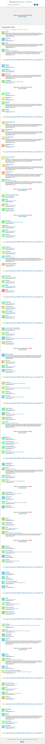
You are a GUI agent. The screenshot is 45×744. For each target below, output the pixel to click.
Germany (7, 697)
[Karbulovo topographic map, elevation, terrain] (3, 383)
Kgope (6, 285)
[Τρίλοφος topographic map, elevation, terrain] (3, 388)
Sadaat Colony (8, 408)
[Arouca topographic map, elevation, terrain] (3, 519)
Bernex (7, 531)
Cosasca (7, 412)
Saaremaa (7, 638)
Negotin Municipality (21, 383)
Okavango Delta (9, 306)
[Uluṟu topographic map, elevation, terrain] (3, 667)
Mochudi (7, 234)
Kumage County (11, 573)
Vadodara (21, 222)
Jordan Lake (8, 658)
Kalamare (7, 280)
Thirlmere (7, 360)
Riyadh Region (13, 469)
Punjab (10, 409)
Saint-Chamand (9, 550)
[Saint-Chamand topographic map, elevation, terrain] (3, 551)
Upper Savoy (20, 532)
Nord (16, 688)
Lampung (11, 722)
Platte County (8, 341)
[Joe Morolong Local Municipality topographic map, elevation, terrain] (3, 671)
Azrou (6, 629)
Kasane (7, 315)
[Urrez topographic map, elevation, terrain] (3, 693)
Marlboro (7, 559)
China (6, 39)
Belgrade (7, 69)
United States (7, 81)
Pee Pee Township (9, 683)
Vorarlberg (10, 528)
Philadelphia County (19, 81)
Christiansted (30, 338)
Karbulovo (7, 382)
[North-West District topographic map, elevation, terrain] (3, 159)
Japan (6, 573)
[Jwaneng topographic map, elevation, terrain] (3, 94)
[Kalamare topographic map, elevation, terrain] (3, 281)
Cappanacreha (8, 522)
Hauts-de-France (12, 688)
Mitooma (10, 392)
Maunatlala (8, 256)
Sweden (6, 726)
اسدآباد (6, 501)
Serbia (6, 31)
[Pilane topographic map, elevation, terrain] (3, 231)
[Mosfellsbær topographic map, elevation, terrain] (3, 710)
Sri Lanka (7, 333)
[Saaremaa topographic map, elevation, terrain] (3, 641)
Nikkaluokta (8, 725)
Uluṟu (6, 666)
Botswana (7, 74)
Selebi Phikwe (8, 97)
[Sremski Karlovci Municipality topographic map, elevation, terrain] (3, 329)
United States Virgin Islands (15, 338)
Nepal (6, 42)
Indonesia (7, 714)
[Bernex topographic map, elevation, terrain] (3, 533)
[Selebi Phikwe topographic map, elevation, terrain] (3, 98)
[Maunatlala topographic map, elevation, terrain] (3, 258)
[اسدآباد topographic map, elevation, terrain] (3, 502)
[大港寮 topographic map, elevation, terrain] (3, 578)
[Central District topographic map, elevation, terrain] (3, 174)
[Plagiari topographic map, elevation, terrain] (3, 481)
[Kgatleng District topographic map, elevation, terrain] (3, 145)
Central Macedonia (12, 387)
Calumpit (15, 200)
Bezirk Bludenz (15, 528)
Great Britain (8, 634)
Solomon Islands (9, 354)
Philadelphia (8, 80)
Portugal (6, 519)
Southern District (9, 164)
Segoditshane (8, 417)
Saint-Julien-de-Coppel (27, 551)
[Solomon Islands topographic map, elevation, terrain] (3, 356)
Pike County (15, 684)
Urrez (6, 692)
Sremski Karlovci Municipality (12, 328)
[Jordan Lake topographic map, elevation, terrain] (3, 661)
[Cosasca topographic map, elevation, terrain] (3, 414)
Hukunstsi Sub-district (10, 263)
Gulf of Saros (8, 505)
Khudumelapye (8, 311)
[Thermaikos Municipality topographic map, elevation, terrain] (3, 582)
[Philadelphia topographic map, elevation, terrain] (3, 81)
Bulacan (7, 65)
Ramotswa (7, 276)
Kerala (9, 447)
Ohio (11, 684)
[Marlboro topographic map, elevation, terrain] (3, 561)
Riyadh (7, 467)
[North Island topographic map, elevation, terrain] (3, 498)
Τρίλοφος (7, 386)
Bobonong (7, 247)
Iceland (6, 710)
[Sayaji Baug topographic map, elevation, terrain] (3, 222)
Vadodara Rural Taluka (15, 222)
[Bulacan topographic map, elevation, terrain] (3, 66)
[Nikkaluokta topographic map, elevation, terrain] (3, 726)
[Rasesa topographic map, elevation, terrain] (3, 226)
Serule (6, 421)
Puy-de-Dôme (20, 551)
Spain (6, 693)
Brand (6, 527)
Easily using (23, 59)
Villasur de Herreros (18, 693)
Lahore (13, 409)
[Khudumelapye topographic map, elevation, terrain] (3, 312)
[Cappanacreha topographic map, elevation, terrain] (3, 523)
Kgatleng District (9, 144)
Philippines (7, 66)
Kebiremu (7, 391)
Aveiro (10, 519)
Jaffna (6, 598)
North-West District (10, 157)
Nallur (6, 365)
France (6, 532)
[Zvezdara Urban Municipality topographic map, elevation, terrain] (3, 196)
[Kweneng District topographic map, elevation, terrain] (3, 139)
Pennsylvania (13, 81)
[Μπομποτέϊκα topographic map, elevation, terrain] (3, 452)
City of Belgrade (11, 70)
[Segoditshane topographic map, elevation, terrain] (3, 418)
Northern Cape (13, 671)
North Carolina (13, 659)
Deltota (7, 332)
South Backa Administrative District (14, 329)
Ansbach (7, 696)
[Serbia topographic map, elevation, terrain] (3, 34)
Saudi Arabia (7, 469)
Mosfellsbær (8, 709)
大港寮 (6, 576)
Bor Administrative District (12, 383)
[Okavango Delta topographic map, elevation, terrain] (3, 307)
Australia (6, 361)
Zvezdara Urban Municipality (12, 195)
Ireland (6, 523)
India (6, 222)
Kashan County (16, 502)
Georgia (12, 209)
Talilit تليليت (27, 630)
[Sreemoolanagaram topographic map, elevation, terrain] (3, 447)
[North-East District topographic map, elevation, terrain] (3, 124)
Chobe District (12, 316)
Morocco (6, 630)
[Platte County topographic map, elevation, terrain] (3, 342)
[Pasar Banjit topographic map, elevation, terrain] (3, 722)
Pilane (6, 230)
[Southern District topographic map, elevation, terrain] (3, 167)
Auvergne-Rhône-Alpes (13, 532)
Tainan (10, 578)
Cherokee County (9, 208)
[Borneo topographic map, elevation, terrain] (3, 716)
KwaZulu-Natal (13, 625)
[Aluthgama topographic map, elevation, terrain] (3, 397)
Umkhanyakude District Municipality (22, 625)
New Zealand (7, 498)
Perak (10, 464)
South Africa (7, 625)
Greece (6, 387)
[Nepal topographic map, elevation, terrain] (3, 45)
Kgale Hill (7, 437)
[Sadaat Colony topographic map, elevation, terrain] (3, 409)
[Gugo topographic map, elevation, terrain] (3, 200)
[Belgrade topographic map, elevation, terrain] (3, 70)
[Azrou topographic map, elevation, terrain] (3, 630)
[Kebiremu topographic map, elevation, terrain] (3, 392)
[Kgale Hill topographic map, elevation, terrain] (3, 438)
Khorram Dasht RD (23, 502)
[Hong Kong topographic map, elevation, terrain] (3, 39)
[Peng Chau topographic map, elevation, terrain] (3, 556)
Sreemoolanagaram (10, 446)
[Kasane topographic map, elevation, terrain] (3, 316)
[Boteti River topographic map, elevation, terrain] (3, 303)
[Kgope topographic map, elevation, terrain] (3, 286)
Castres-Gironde (9, 607)
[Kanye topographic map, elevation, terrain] (3, 205)
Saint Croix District (24, 338)
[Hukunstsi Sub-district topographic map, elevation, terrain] (3, 264)
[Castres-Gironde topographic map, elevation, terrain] (3, 608)
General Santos (9, 492)
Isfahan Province (10, 502)
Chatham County (20, 659)
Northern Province (12, 366)
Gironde (17, 608)
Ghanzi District (9, 129)
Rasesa (7, 225)
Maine (12, 603)
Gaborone (7, 102)
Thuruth (14, 447)
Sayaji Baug (8, 221)
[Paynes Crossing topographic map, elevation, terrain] (3, 612)
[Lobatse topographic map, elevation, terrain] (3, 110)
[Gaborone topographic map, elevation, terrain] (3, 104)
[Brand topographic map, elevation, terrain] (3, 528)
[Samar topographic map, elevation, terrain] (3, 655)
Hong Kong (7, 38)
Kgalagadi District (13, 264)
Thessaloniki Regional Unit (20, 481)
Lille (6, 687)
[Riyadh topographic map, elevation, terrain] (3, 470)
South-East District (13, 180)
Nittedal (7, 546)
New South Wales (12, 361)
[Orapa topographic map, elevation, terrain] (3, 290)
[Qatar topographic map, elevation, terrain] (3, 586)
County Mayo (11, 523)
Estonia (6, 639)
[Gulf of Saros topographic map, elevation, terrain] (3, 506)
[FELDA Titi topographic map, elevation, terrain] (3, 476)
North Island (8, 496)
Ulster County (17, 560)
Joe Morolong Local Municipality (13, 670)
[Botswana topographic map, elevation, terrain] (3, 76)
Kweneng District (9, 137)
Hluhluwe (7, 624)
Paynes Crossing (9, 611)
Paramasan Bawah (9, 441)
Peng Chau (7, 555)
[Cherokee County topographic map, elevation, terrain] (3, 209)
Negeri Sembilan (12, 476)
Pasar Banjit (8, 721)
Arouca (7, 518)
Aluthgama (8, 395)
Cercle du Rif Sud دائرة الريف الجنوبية (19, 630)
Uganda (6, 392)
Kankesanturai (8, 369)
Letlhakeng (8, 251)
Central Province (12, 333)
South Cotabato (12, 493)
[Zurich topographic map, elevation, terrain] (3, 52)
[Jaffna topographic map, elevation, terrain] (3, 599)
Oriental (10, 630)
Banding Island (8, 463)
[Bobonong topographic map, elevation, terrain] (3, 248)
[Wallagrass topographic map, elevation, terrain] (3, 603)
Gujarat (9, 222)
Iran (6, 502)
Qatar (6, 585)
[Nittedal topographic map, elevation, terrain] (3, 547)
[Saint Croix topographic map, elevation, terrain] (3, 338)
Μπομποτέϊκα (8, 450)
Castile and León (11, 693)
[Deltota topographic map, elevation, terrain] (3, 333)
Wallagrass (8, 602)
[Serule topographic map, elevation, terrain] (3, 424)
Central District (9, 172)
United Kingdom (8, 635)
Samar (6, 654)
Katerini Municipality (26, 387)
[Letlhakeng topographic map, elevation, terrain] (3, 252)
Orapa (6, 289)
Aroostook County (17, 603)
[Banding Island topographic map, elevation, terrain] (3, 464)
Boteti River (8, 302)
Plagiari (7, 479)
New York (12, 560)
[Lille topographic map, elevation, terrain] (3, 688)
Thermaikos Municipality (11, 581)
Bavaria (10, 697)
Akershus (10, 547)
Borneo (7, 713)
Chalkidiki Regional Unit (20, 452)
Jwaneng (7, 93)
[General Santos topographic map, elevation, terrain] (3, 493)
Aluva (12, 447)
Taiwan (6, 578)
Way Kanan (15, 722)
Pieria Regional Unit (19, 387)
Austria (6, 528)
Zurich (6, 49)
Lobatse (7, 109)
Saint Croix (8, 337)
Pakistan (6, 409)
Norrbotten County (12, 726)
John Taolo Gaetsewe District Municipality (23, 671)
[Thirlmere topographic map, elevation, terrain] (3, 361)
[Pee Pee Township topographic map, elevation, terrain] (3, 684)
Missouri (12, 342)
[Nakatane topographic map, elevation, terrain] (3, 573)
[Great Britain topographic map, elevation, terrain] (3, 635)
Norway (6, 547)
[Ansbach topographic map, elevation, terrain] (3, 697)
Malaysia (6, 464)
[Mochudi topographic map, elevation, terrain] (3, 235)
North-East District (10, 122)
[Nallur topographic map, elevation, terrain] (3, 366)
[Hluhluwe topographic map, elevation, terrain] (3, 626)
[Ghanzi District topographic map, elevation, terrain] (3, 132)
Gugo (6, 199)
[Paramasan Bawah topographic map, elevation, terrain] (3, 443)
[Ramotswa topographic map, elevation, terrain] (3, 277)
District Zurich (15, 50)
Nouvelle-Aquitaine (12, 608)
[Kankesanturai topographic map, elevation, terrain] (3, 371)
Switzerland (7, 50)
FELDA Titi (7, 475)
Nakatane (7, 572)
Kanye (6, 204)
